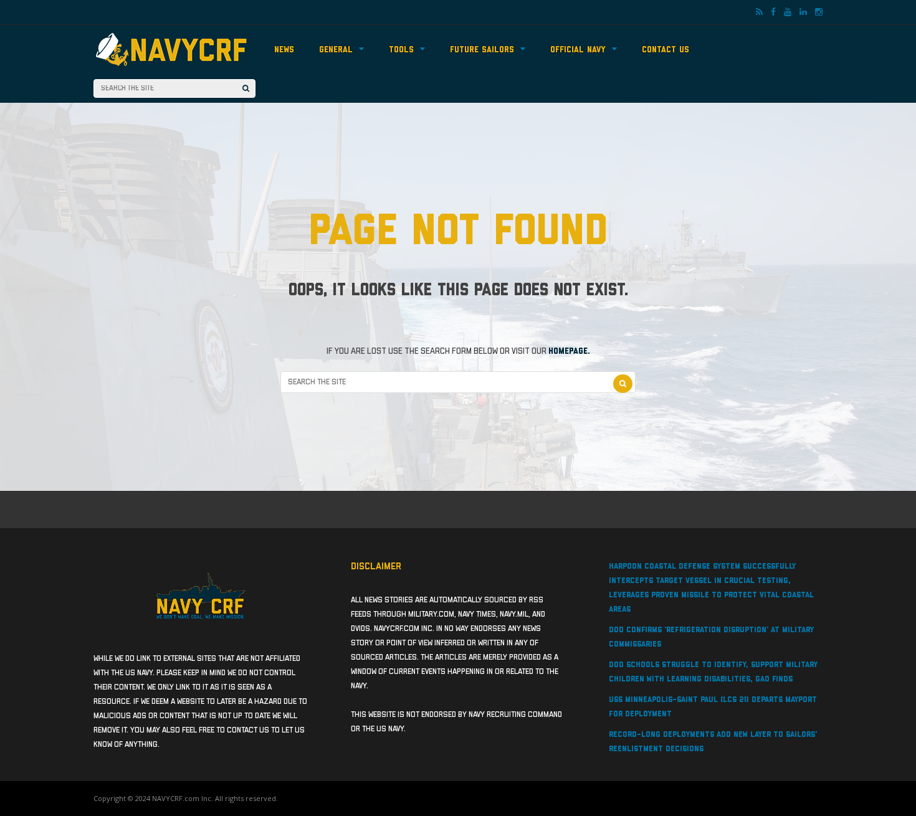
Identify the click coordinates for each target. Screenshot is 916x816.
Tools (401, 50)
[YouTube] (787, 12)
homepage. (569, 351)
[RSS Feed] (759, 12)
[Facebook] (773, 12)
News (284, 50)
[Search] (245, 88)
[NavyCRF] (171, 67)
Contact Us (665, 50)
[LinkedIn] (803, 12)
